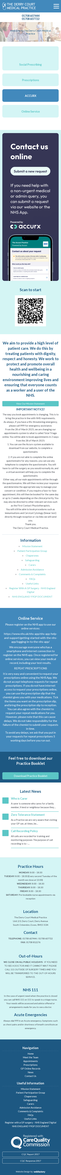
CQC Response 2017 (30, 1160)
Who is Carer (19, 798)
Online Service (30, 111)
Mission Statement (32, 546)
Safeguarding (32, 560)
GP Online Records (30, 1068)
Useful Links (32, 583)
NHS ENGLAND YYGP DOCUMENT (32, 596)
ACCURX (30, 95)
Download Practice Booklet (30, 776)
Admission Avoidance (32, 569)
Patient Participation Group (32, 550)
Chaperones (32, 555)
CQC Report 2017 (30, 1154)
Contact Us (30, 1076)
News (30, 1072)
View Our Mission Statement (30, 403)
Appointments (30, 1061)
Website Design (23, 1171)
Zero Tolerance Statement (28, 814)
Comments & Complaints (32, 574)
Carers (32, 564)
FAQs (32, 578)
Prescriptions (30, 80)
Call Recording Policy (24, 831)
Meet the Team (30, 1057)
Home (31, 1053)
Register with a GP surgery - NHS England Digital (30, 1122)
